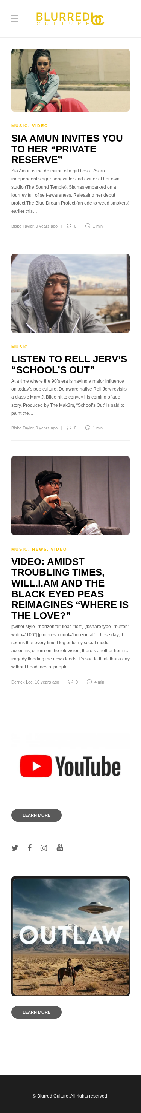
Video (40, 125)
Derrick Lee (22, 682)
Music (19, 125)
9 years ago (47, 226)
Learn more (36, 815)
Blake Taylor (22, 226)
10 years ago (47, 682)
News (39, 549)
